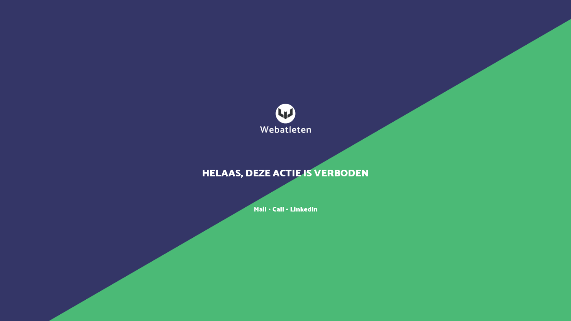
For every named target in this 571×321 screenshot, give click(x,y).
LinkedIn (304, 209)
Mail (261, 209)
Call (279, 209)
